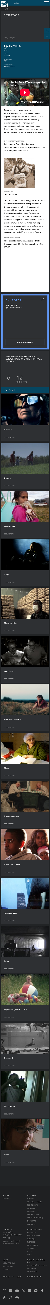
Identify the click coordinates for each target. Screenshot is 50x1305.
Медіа (5, 1259)
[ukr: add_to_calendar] (43, 299)
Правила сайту (34, 1277)
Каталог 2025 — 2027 (12, 1277)
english (16, 3)
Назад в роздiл (9, 38)
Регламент (31, 1232)
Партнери (31, 1242)
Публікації (7, 1198)
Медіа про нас (9, 1263)
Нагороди (31, 1224)
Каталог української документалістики (11, 1242)
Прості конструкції (35, 1218)
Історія (30, 1251)
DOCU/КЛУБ (31, 1268)
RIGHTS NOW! (32, 1205)
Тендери (30, 1248)
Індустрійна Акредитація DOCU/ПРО (12, 1233)
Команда (31, 1239)
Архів (29, 1254)
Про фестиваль (34, 1229)
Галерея (6, 1269)
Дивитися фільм (25, 342)
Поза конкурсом (34, 1202)
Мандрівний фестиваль (37, 1265)
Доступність (32, 1245)
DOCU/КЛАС (31, 1221)
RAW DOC (6, 1238)
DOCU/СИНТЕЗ (32, 1211)
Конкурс (30, 1198)
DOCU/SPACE (32, 1272)
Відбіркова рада (33, 1235)
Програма (31, 1195)
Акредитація (8, 1266)
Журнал (6, 1195)
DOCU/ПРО (31, 1208)
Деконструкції (33, 1214)
